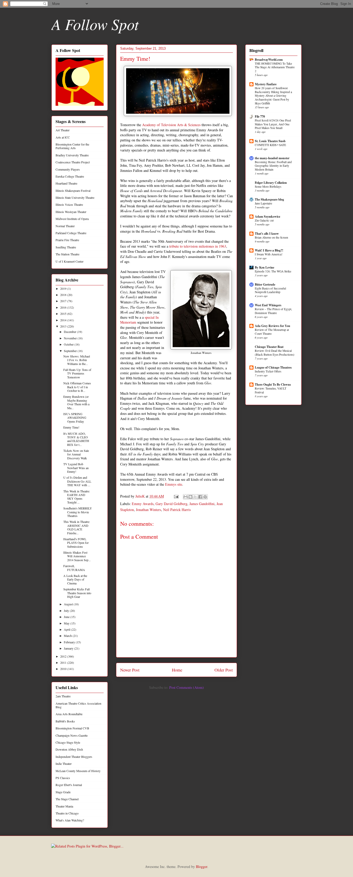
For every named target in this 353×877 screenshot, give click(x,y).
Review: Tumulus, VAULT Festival (270, 390)
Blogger (201, 866)
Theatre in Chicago (67, 813)
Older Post (223, 670)
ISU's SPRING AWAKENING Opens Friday (74, 417)
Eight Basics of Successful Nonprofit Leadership (270, 290)
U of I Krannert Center (69, 261)
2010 (63, 669)
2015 (63, 313)
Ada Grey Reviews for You (272, 326)
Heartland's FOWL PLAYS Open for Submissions (76, 542)
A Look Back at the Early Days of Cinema (75, 579)
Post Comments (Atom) (186, 687)
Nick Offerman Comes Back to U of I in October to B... (77, 387)
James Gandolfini (201, 503)
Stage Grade (63, 792)
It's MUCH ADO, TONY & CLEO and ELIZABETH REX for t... (76, 439)
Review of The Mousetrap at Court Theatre (272, 331)
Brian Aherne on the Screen (271, 237)
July (67, 610)
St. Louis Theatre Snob (270, 141)
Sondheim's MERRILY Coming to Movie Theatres (77, 512)
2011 (63, 662)
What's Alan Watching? (70, 820)
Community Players (68, 169)
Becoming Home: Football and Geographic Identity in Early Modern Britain (273, 166)
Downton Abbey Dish (69, 749)
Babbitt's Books (65, 721)
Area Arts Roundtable (69, 714)
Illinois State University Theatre (75, 197)
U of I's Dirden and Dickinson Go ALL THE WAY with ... (77, 481)
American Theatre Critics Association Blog (78, 705)
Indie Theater (64, 763)
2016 (63, 307)
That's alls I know (267, 233)
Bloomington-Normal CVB (72, 728)
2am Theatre (63, 696)
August (69, 604)
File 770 (260, 116)
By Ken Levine (264, 267)
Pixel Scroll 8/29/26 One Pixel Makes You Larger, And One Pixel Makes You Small (273, 124)
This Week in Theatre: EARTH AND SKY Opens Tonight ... (76, 496)
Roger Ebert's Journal (69, 785)
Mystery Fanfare (266, 84)
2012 (63, 656)
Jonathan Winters (148, 509)
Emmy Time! (71, 427)
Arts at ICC (63, 137)
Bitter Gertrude (265, 284)
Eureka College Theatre (70, 176)
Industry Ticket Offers (268, 371)
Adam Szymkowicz (267, 216)
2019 (63, 288)
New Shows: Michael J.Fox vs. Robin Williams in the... (76, 360)
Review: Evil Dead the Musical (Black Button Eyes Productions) (274, 352)
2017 (63, 301)
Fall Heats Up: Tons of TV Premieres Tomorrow (77, 373)
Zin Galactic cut (264, 220)
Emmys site (173, 484)
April (67, 629)
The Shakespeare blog (269, 199)
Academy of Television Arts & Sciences (171, 124)
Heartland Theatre (66, 183)
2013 (63, 326)
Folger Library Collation (271, 182)
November (71, 338)
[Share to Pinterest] (205, 496)
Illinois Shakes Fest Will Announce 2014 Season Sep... (77, 556)
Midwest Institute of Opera (72, 219)
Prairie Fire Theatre (67, 240)
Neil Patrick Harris (177, 509)
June (67, 617)
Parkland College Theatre (71, 233)
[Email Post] (176, 496)
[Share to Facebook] (200, 496)
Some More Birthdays (268, 186)
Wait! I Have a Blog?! (269, 250)
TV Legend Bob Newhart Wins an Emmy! (76, 468)
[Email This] (185, 496)
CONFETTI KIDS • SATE (270, 145)
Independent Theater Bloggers (74, 756)
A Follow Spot (95, 23)
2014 (63, 320)
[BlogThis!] (190, 496)
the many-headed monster (272, 158)
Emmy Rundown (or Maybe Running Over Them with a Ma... (76, 402)
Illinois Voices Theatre (69, 204)
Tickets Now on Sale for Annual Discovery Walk (76, 454)
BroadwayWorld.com (269, 59)
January (69, 648)
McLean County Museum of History (78, 771)
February (70, 642)
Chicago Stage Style (68, 742)
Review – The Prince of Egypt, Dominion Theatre (273, 311)
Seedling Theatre (66, 247)
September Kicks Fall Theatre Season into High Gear (77, 593)
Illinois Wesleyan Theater (71, 212)
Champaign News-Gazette (72, 735)
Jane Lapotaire (263, 203)
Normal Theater (65, 226)
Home (177, 670)
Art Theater (63, 130)
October (69, 344)
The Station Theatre (67, 254)
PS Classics (63, 778)
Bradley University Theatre (72, 155)
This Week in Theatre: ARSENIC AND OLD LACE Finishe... (76, 527)
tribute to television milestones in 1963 (197, 246)
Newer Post (130, 670)
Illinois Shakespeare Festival (73, 190)
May (67, 623)
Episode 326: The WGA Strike (273, 271)
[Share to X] (195, 496)
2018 (63, 295)
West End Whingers (268, 305)
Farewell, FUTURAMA (74, 567)
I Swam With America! (268, 254)
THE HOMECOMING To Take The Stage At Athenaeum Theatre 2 (275, 67)
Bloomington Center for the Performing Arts (72, 146)
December (70, 332)
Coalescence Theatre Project (73, 162)
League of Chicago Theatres (273, 367)
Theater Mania (64, 806)
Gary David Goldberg (171, 503)
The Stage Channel (67, 799)
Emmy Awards (143, 503)
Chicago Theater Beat (269, 347)
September (71, 351)
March (68, 636)
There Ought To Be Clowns (273, 384)
